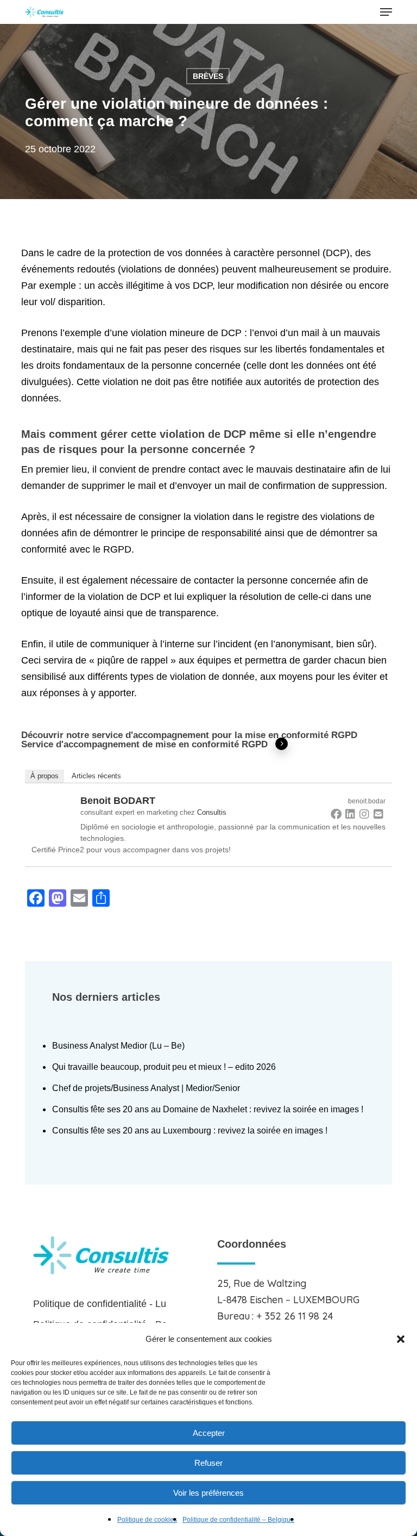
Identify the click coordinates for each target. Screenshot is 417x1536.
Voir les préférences (208, 1492)
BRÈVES (208, 76)
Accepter (209, 1433)
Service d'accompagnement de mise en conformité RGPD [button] (144, 744)
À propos (44, 776)
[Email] (378, 813)
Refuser (208, 1462)
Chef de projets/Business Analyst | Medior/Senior (146, 1088)
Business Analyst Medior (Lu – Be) (118, 1045)
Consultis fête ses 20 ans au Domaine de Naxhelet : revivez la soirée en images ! (207, 1109)
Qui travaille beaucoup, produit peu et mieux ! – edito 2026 (164, 1067)
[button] (400, 1339)
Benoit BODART (117, 800)
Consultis (211, 812)
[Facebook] (336, 813)
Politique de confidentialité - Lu (99, 1303)
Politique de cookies (147, 1519)
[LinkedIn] (350, 813)
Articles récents (96, 776)
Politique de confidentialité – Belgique (238, 1519)
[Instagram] (364, 813)
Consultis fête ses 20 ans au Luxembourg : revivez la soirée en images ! (189, 1130)
